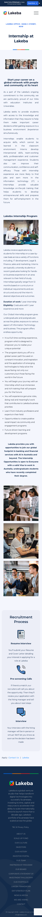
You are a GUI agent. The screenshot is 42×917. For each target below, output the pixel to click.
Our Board (21, 869)
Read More (31, 3)
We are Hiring (21, 900)
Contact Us (14, 758)
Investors (21, 847)
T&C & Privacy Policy (20, 827)
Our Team (21, 860)
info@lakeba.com (21, 915)
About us (21, 834)
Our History (21, 852)
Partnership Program (21, 865)
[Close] (39, 3)
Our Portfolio (21, 882)
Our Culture (21, 843)
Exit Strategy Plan (21, 891)
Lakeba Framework (21, 886)
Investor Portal (21, 856)
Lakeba (25, 758)
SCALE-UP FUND (21, 838)
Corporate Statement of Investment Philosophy (21, 876)
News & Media (21, 895)
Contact (21, 904)
